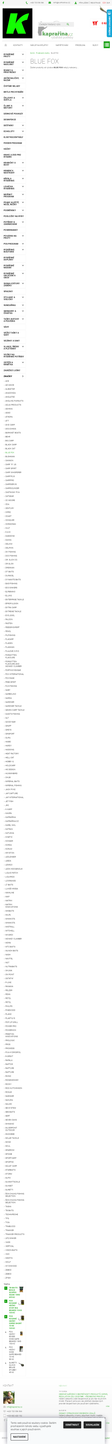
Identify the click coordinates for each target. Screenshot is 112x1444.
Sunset (9, 1186)
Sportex (9, 1162)
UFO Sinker (10, 1238)
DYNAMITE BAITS (13, 579)
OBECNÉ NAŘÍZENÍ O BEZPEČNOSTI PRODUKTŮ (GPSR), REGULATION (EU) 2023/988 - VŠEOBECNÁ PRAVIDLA (83, 1395)
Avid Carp (10, 425)
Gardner (9, 702)
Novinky (63, 1386)
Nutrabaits (11, 966)
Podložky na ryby (14, 216)
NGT (7, 962)
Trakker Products (14, 1234)
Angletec (10, 397)
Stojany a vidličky (9, 298)
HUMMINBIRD (11, 773)
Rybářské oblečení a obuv (9, 275)
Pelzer (8, 990)
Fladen (9, 643)
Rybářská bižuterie (9, 250)
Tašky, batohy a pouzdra (11, 320)
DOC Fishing (11, 556)
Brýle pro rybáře (13, 92)
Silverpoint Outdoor (11, 1129)
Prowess (9, 1048)
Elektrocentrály (13, 137)
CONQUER (9, 520)
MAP (7, 897)
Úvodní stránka (5, 45)
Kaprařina (10, 817)
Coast (8, 516)
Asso (7, 413)
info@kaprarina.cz (14, 1407)
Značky (8, 376)
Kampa (8, 813)
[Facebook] (3, 2)
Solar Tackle (12, 1138)
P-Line (8, 982)
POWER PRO (10, 1026)
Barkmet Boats (13, 433)
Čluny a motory (8, 107)
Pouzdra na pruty (10, 237)
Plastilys (10, 1018)
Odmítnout (72, 1424)
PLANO (8, 1014)
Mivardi (9, 935)
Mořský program (9, 195)
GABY (7, 690)
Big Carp (9, 441)
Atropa (9, 417)
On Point (9, 974)
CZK (104, 3)
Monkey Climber (13, 939)
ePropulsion (11, 603)
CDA (7, 504)
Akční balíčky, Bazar (11, 79)
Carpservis (11, 484)
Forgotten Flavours (11, 656)
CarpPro (9, 480)
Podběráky (10, 210)
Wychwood (11, 1266)
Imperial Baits (12, 781)
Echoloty (9, 131)
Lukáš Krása (11, 889)
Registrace (95, 3)
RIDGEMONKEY (12, 1080)
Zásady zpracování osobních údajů (77, 1413)
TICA (7, 1222)
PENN (7, 994)
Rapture (9, 1068)
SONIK (8, 1142)
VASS (7, 1242)
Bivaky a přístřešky (10, 71)
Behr (7, 437)
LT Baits (9, 885)
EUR (108, 3)
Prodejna (80, 45)
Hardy (8, 746)
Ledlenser (10, 857)
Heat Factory (12, 753)
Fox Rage (9, 678)
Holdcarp (10, 765)
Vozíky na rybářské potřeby (14, 355)
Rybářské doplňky (9, 258)
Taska (8, 1206)
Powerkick (10, 1030)
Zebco (8, 1270)
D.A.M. (8, 532)
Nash (7, 955)
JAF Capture (11, 793)
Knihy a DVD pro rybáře (12, 156)
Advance (9, 385)
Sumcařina (10, 305)
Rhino (8, 1076)
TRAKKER (9, 1230)
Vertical (9, 1246)
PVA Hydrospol (13, 1052)
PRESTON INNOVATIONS (11, 1035)
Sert (7, 1116)
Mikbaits (9, 911)
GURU (8, 738)
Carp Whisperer (13, 472)
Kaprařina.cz (12, 821)
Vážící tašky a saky (11, 334)
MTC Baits (10, 947)
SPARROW (9, 1150)
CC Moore (10, 500)
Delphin (9, 548)
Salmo (8, 1104)
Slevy (95, 45)
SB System (10, 1108)
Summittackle (12, 1182)
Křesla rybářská (9, 179)
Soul (7, 1146)
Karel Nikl (10, 825)
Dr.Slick (9, 564)
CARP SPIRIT (11, 468)
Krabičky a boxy (10, 164)
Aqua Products (13, 405)
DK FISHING (10, 552)
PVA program (11, 244)
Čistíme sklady (12, 86)
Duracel (9, 575)
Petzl (8, 998)
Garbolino (10, 694)
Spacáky (8, 291)
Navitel (9, 958)
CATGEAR (9, 496)
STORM (8, 1174)
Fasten (8, 623)
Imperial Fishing (13, 785)
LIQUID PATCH (11, 873)
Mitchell (10, 931)
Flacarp (9, 639)
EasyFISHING (11, 583)
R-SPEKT (9, 1056)
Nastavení (19, 1436)
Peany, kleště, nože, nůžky (11, 203)
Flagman (9, 647)
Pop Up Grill (11, 1022)
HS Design (10, 769)
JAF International (14, 797)
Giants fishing (12, 714)
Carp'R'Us (10, 476)
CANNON (9, 460)
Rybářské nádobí (9, 266)
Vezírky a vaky (12, 341)
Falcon (9, 619)
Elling (8, 595)
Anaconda (10, 393)
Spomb (8, 1154)
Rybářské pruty (9, 55)
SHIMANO (9, 1124)
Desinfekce (10, 119)
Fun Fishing (11, 686)
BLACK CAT (10, 448)
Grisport (10, 734)
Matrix (8, 900)
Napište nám (62, 45)
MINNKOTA (10, 919)
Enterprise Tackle (14, 599)
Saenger (9, 1096)
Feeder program (13, 143)
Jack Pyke (10, 789)
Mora (8, 943)
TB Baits (9, 1210)
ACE (7, 381)
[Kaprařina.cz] (17, 23)
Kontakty (18, 45)
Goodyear (10, 722)
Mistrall (10, 927)
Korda (8, 845)
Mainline (9, 893)
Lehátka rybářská (9, 187)
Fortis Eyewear (13, 670)
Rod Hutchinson (13, 1088)
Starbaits (10, 1170)
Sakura (9, 1100)
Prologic (10, 1040)
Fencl (8, 631)
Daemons (10, 536)
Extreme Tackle (13, 611)
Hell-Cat (9, 757)
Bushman (10, 456)
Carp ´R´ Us (10, 464)
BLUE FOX (9, 452)
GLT (7, 718)
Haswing (9, 750)
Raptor (9, 1064)
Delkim (8, 544)
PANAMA (9, 986)
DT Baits (9, 572)
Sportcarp (10, 1158)
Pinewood (10, 1010)
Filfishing (10, 635)
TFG (7, 1218)
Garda (8, 698)
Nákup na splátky (39, 45)
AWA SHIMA (10, 429)
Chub (7, 777)
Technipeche (11, 1214)
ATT (7, 421)
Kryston (9, 853)
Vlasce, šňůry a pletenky (11, 347)
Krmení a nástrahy (9, 171)
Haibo (8, 742)
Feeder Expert (12, 627)
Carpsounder (12, 488)
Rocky (8, 1084)
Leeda (8, 861)
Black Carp (11, 444)
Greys (8, 730)
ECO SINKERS (11, 588)
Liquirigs (9, 877)
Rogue (8, 1092)
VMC (7, 1254)
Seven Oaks (11, 1120)
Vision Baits (11, 1250)
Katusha (9, 833)
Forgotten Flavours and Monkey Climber (13, 663)
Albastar (10, 389)
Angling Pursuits (14, 401)
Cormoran (10, 524)
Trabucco (10, 1226)
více (107, 1406)
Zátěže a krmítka (8, 363)
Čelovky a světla (9, 99)
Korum (8, 849)
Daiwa (8, 540)
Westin (9, 1258)
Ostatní (9, 978)
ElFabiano (10, 591)
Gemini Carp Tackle (14, 710)
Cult (7, 528)
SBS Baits (10, 1112)
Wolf (8, 1262)
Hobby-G (9, 761)
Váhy (6, 327)
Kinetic (8, 837)
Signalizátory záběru (12, 284)
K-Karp (8, 809)
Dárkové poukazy (13, 113)
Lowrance (10, 881)
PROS (7, 1044)
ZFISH (8, 1278)
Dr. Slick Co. (11, 560)
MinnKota (10, 923)
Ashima (9, 409)
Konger (9, 841)
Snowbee (9, 1134)
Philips (8, 1006)
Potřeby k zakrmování (10, 223)
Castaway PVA (12, 492)
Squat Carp (11, 1166)
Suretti (9, 1190)
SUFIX (8, 1178)
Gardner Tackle (13, 706)
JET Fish (9, 801)
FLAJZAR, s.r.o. (12, 651)
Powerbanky (11, 230)
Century (9, 508)
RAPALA (8, 1060)
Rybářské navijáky (9, 63)
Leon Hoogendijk (14, 869)
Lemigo (8, 865)
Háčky (7, 149)
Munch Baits (11, 951)
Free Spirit (10, 682)
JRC (7, 805)
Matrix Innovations (11, 905)
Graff (8, 726)
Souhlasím (92, 1424)
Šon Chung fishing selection (14, 1195)
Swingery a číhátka (10, 312)
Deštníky (9, 125)
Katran (9, 829)
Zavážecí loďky (12, 370)
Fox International (14, 674)
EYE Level (10, 615)
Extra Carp (11, 607)
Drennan (9, 568)
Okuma (8, 970)
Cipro (8, 512)
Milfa (8, 915)
